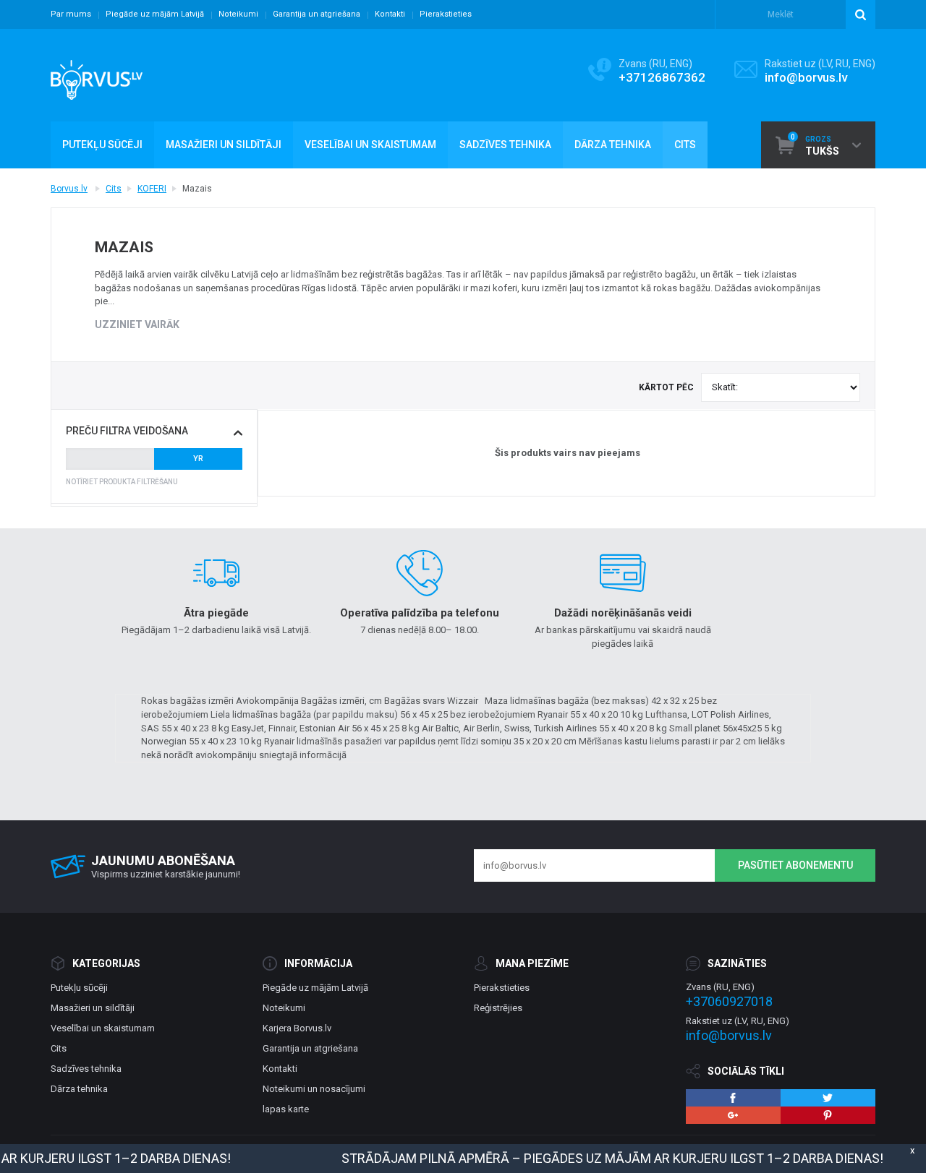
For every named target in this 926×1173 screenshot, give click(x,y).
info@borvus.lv (806, 77)
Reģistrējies (498, 1007)
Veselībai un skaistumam (103, 1028)
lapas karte (286, 1109)
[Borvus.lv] (97, 75)
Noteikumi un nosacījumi (314, 1088)
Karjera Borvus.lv (297, 1028)
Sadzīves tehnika (86, 1068)
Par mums (71, 14)
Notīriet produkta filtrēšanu (122, 482)
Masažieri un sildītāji (93, 1007)
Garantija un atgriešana (316, 14)
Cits (114, 189)
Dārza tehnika (79, 1088)
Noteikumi (238, 14)
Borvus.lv (69, 189)
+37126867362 (662, 77)
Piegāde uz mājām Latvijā (155, 14)
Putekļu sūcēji (79, 987)
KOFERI (151, 189)
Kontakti (390, 14)
